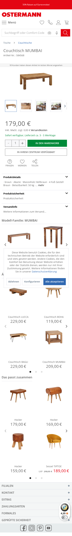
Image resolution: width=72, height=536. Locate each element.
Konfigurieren (32, 281)
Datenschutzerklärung (44, 271)
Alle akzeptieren (54, 281)
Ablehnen (13, 281)
